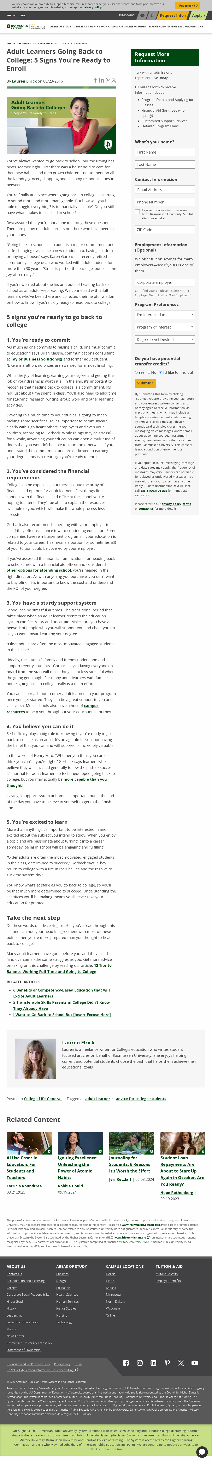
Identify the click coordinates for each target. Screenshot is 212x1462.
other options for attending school (39, 570)
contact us (146, 509)
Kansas (111, 1288)
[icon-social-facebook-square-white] (126, 1364)
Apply (197, 15)
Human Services (67, 1301)
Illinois (110, 1281)
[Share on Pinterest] (107, 81)
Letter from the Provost (23, 1322)
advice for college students (141, 1098)
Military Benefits (167, 1274)
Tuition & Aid (169, 1266)
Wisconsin (113, 1308)
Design (61, 1281)
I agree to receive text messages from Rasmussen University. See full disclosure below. (168, 214)
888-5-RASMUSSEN (154, 491)
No (153, 372)
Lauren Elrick (24, 81)
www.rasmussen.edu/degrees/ (142, 1225)
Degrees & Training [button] (87, 26)
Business (62, 1274)
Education (63, 1288)
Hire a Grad (15, 1301)
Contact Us (14, 1274)
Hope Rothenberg (176, 1192)
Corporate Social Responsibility (28, 1294)
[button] (202, 1452)
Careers (12, 1288)
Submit (144, 383)
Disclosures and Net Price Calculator (28, 1364)
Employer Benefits (168, 1281)
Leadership (14, 1315)
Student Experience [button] (150, 26)
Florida (111, 1274)
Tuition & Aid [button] (175, 26)
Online (110, 1315)
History (12, 1308)
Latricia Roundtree (24, 1186)
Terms (78, 1364)
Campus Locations (125, 1266)
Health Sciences (67, 1294)
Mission (12, 1329)
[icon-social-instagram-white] (139, 1364)
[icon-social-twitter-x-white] (181, 1364)
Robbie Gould (70, 1186)
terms (187, 504)
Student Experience (19, 43)
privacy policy (92, 7)
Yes (142, 372)
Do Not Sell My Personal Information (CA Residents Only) (41, 1369)
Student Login (16, 15)
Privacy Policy (62, 1364)
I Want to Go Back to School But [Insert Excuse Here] (62, 1014)
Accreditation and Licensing (26, 1281)
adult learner (97, 1098)
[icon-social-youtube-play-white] (195, 1364)
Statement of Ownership (24, 1350)
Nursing (61, 1315)
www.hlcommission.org (130, 1237)
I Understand (186, 5)
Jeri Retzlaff (120, 1179)
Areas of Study (71, 1266)
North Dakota (115, 1301)
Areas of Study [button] (61, 26)
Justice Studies (66, 1308)
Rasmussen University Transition (29, 1343)
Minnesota (113, 1294)
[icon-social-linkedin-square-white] (153, 1364)
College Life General (43, 1098)
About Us (16, 1266)
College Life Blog (46, 43)
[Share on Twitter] (113, 81)
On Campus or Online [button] (118, 26)
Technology (64, 1322)
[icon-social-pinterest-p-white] (167, 1364)
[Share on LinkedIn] (101, 81)
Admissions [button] (195, 26)
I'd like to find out (178, 372)
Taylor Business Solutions (35, 359)
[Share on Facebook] (95, 81)
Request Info (172, 15)
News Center (15, 1336)
